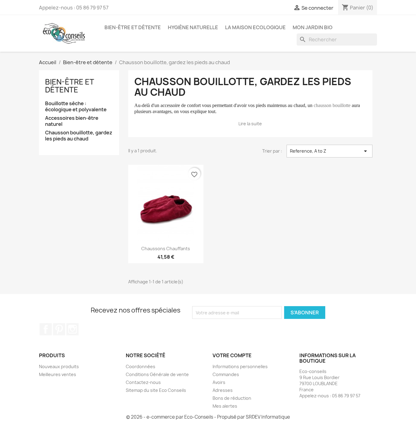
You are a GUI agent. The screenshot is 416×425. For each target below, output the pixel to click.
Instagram (72, 329)
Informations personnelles (240, 366)
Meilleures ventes (57, 374)
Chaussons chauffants (165, 248)
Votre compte (232, 355)
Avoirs (219, 382)
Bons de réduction (232, 398)
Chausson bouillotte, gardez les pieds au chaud (78, 136)
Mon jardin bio (313, 27)
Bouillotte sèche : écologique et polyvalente (76, 106)
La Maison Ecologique (255, 27)
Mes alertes (225, 406)
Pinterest (59, 329)
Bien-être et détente (132, 27)
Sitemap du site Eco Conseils (156, 390)
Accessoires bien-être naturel (71, 121)
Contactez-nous (143, 382)
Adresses (223, 390)
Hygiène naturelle (193, 27)
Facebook (46, 329)
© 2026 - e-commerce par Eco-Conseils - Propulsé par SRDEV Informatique (208, 417)
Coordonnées (140, 366)
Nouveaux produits (59, 366)
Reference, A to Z (329, 151)
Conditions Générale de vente (157, 374)
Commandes (226, 374)
